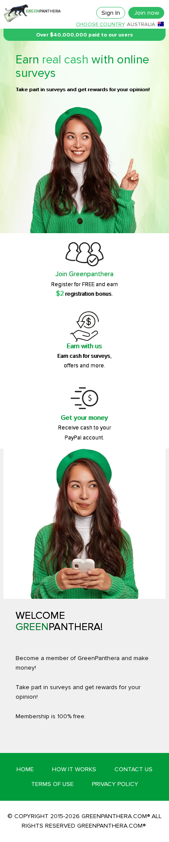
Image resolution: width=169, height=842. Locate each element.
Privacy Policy (115, 784)
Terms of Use (52, 784)
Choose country (100, 24)
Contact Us (133, 769)
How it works (74, 769)
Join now (146, 13)
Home (25, 769)
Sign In (110, 13)
